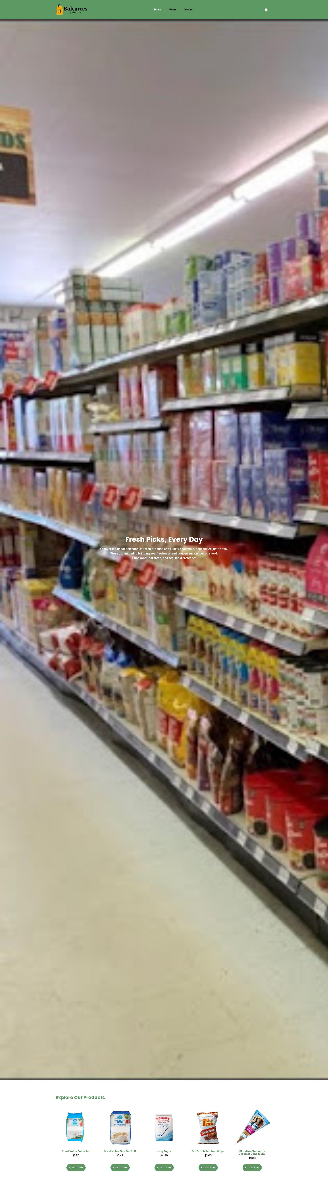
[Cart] (266, 9)
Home (157, 9)
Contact (189, 9)
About (172, 9)
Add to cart (76, 1167)
